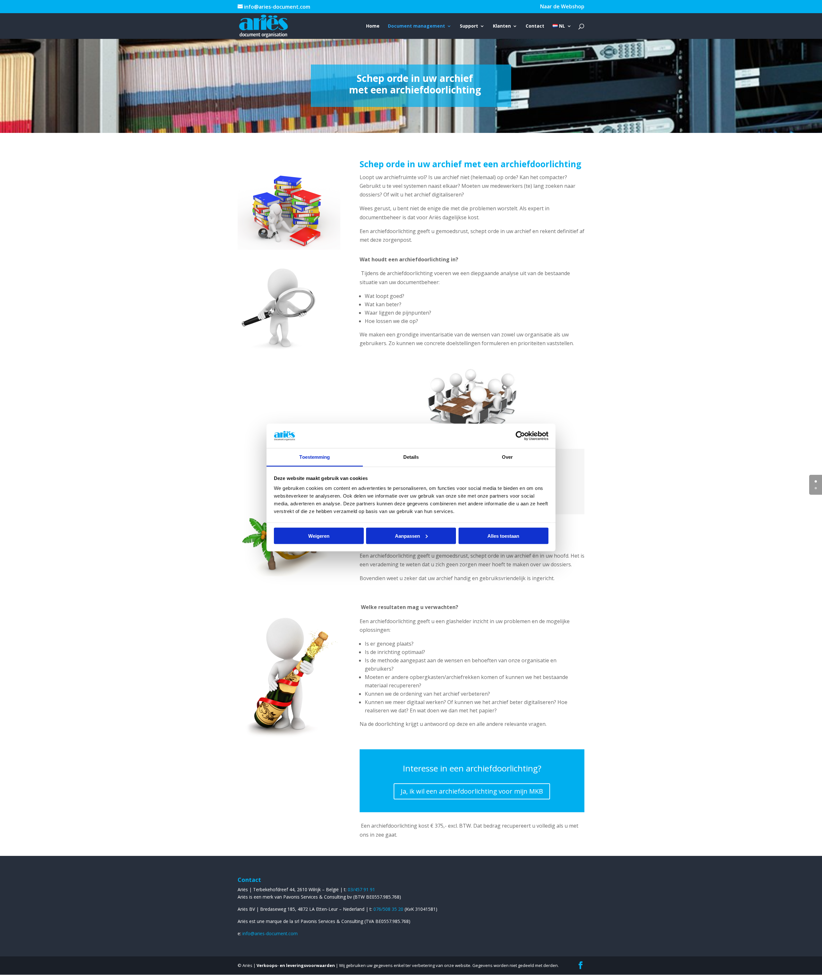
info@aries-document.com (270, 933)
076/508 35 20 (389, 909)
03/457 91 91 (361, 889)
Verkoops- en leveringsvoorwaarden (296, 965)
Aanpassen (407, 535)
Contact (535, 26)
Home (373, 26)
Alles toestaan (503, 535)
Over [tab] (507, 457)
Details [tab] (411, 457)
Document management (416, 26)
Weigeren (318, 535)
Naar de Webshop (562, 7)
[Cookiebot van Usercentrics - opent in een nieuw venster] (520, 435)
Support (469, 26)
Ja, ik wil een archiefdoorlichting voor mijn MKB (472, 791)
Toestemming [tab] (314, 457)
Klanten (502, 26)
